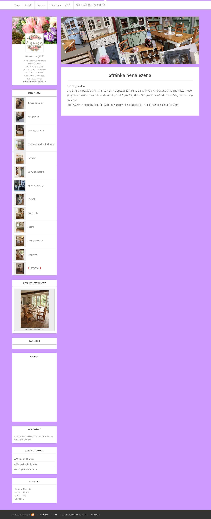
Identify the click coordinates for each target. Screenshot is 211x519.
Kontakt (28, 5)
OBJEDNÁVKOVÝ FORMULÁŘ (90, 5)
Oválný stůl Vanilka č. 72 (34, 329)
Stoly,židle (32, 254)
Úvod (17, 5)
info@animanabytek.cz (34, 81)
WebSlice (44, 514)
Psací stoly (32, 213)
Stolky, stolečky (35, 240)
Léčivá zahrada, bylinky (25, 464)
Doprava (41, 5)
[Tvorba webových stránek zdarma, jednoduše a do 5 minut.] (32, 514)
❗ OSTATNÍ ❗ (34, 268)
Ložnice (31, 158)
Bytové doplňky (35, 103)
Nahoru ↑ (95, 514)
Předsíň (31, 199)
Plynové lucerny (35, 185)
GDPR (68, 5)
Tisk (55, 514)
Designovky (33, 116)
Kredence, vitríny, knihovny (40, 144)
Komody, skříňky (35, 130)
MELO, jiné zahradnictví (25, 469)
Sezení (30, 226)
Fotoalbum (55, 5)
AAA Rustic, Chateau (24, 459)
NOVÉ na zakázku (35, 171)
